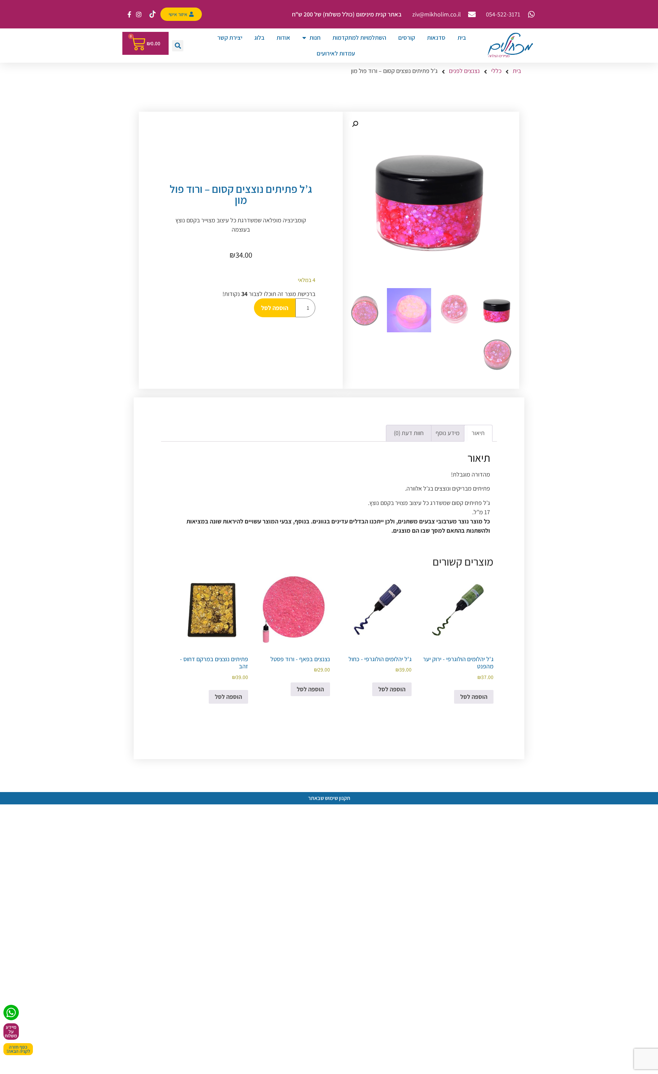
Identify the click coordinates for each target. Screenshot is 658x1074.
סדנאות (436, 37)
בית (462, 37)
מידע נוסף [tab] (448, 433)
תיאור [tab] (478, 433)
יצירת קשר (229, 37)
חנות (314, 37)
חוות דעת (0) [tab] (409, 433)
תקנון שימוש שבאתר (329, 798)
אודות (283, 37)
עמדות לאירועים (336, 53)
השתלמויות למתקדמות (359, 37)
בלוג (259, 37)
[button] (177, 45)
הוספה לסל (274, 308)
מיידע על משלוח (11, 1031)
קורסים (406, 37)
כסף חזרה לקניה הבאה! (18, 1049)
